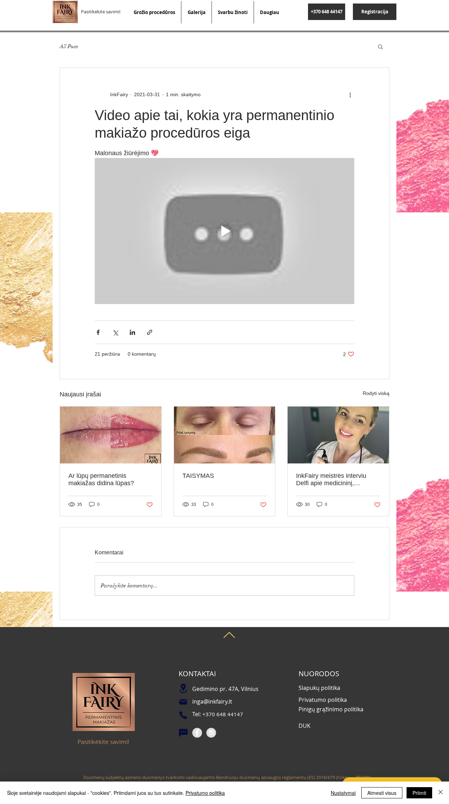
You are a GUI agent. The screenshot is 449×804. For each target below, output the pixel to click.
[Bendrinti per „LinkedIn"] (132, 332)
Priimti (419, 792)
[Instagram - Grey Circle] (211, 733)
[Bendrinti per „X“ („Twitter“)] (115, 332)
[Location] (183, 688)
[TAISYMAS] (224, 435)
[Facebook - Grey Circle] (197, 733)
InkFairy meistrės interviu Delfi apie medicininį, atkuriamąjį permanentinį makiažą (331, 479)
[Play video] (224, 231)
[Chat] (183, 733)
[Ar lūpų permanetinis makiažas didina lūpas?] (110, 435)
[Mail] (183, 701)
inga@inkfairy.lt (212, 701)
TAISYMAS (198, 475)
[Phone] (183, 715)
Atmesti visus (381, 792)
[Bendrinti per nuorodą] (149, 332)
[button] (380, 46)
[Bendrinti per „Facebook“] (98, 332)
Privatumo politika (205, 792)
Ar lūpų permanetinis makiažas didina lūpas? (101, 479)
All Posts (69, 46)
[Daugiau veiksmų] (350, 94)
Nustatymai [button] (343, 792)
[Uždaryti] (440, 792)
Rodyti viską (376, 393)
